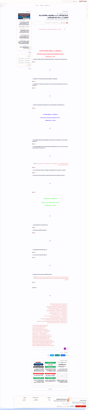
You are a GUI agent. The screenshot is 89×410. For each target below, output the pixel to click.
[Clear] (62, 1)
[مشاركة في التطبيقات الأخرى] (48, 355)
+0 (64, 348)
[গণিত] (38, 5)
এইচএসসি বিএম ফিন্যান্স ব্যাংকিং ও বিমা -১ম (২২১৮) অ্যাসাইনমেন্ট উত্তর (58, 313)
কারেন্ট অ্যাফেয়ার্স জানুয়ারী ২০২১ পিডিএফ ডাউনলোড (24, 48)
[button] (63, 355)
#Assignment (66, 352)
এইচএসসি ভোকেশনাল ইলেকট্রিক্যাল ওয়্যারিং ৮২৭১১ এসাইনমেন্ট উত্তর (58, 317)
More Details (72, 406)
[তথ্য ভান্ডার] (25, 46)
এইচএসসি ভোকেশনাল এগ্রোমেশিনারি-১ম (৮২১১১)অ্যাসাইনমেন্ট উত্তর (58, 312)
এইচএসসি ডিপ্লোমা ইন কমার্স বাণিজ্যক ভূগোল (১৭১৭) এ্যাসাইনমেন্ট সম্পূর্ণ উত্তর (57, 322)
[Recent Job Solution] (22, 21)
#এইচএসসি (61, 352)
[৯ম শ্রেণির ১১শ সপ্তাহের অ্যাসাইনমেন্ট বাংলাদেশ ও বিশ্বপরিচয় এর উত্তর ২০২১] (50, 376)
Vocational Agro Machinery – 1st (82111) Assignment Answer (56, 310)
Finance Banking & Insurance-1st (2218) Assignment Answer (56, 306)
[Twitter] (66, 403)
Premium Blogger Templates (53, 406)
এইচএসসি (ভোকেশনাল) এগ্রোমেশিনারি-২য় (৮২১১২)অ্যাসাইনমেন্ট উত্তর (58, 309)
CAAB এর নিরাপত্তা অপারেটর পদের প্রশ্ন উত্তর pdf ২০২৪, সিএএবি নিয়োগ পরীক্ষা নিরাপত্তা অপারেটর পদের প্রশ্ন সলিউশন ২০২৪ (23, 42)
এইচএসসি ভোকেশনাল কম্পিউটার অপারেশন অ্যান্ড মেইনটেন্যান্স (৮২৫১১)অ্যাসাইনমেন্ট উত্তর (55, 316)
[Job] (49, 5)
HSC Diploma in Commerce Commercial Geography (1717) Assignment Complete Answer (52, 321)
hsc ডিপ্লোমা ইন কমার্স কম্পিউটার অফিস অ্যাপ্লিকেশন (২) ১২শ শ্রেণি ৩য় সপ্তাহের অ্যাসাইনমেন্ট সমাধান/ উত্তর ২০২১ (39, 370)
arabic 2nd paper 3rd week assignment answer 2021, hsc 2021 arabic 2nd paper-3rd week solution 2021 (62, 370)
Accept (81, 406)
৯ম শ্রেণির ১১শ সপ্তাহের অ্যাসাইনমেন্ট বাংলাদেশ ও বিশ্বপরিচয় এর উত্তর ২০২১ (50, 381)
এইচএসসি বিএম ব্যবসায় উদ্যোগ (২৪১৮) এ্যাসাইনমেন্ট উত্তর (59, 305)
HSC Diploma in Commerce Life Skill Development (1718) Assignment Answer (54, 318)
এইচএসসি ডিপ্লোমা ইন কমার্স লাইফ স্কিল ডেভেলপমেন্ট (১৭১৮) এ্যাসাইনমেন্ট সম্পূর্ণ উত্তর (56, 320)
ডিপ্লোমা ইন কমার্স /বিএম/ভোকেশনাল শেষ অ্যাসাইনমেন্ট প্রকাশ (59, 314)
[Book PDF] (41, 5)
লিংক (34, 61)
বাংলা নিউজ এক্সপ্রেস (65, 406)
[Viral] (36, 5)
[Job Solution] (46, 5)
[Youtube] (63, 403)
